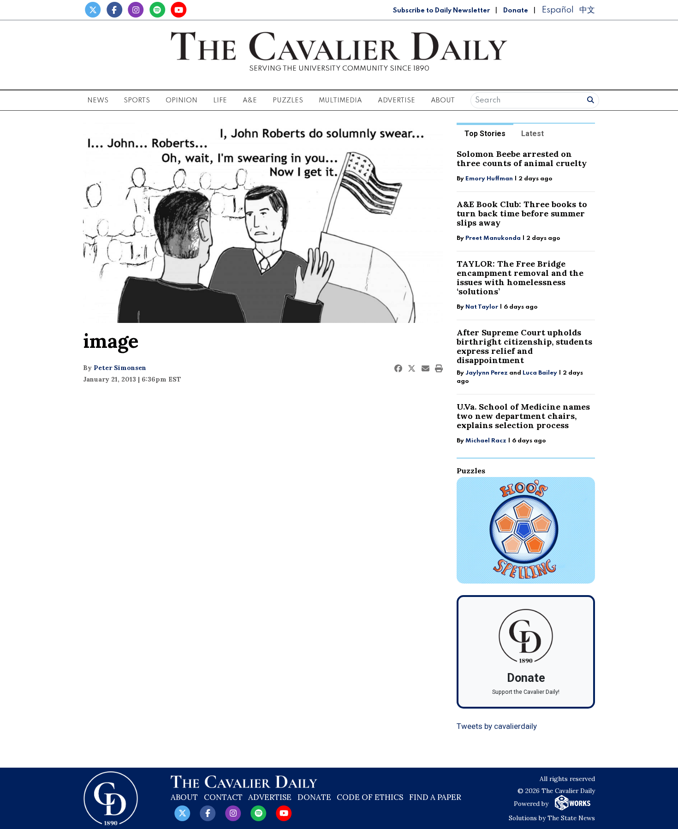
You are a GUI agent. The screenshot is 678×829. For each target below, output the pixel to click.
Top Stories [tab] (485, 133)
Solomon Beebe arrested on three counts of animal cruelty (522, 158)
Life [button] (220, 100)
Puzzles (288, 100)
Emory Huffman (489, 179)
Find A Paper (435, 797)
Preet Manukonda (493, 238)
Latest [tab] (532, 133)
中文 (587, 10)
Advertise (396, 100)
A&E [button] (250, 100)
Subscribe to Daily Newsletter (441, 10)
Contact (223, 797)
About (184, 797)
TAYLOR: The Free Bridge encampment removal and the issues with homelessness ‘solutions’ (520, 277)
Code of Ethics (370, 797)
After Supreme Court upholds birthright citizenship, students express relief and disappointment (524, 346)
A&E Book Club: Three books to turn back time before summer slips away (522, 213)
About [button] (443, 100)
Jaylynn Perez (486, 373)
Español (557, 10)
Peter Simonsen (120, 368)
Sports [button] (137, 100)
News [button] (97, 100)
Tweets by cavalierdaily (497, 726)
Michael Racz (485, 441)
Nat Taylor (481, 307)
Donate (515, 10)
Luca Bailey (540, 373)
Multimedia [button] (340, 100)
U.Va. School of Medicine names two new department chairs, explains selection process (523, 415)
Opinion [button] (181, 100)
